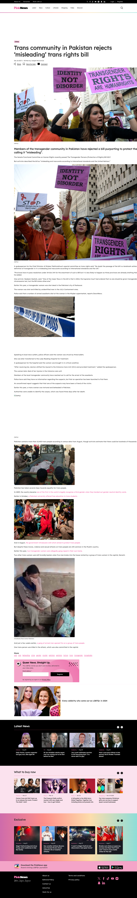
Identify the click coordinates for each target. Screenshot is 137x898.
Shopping (64, 8)
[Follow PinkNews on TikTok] (108, 879)
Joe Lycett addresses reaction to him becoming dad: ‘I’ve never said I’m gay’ (81, 754)
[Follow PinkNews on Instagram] (117, 879)
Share (19, 64)
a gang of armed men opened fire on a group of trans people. (61, 643)
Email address (30, 671)
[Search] (122, 8)
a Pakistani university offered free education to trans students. (53, 496)
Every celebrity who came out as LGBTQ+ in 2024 (84, 701)
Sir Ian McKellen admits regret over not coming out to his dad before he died (54, 754)
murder (45, 655)
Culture (47, 8)
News (40, 8)
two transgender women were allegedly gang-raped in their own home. (54, 551)
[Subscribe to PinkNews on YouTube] (112, 879)
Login (112, 2)
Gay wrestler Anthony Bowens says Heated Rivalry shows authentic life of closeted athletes (54, 848)
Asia (15, 655)
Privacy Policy (46, 679)
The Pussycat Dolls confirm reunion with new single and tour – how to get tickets (53, 800)
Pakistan (52, 655)
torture (65, 655)
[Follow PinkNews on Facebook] (103, 879)
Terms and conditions (76, 876)
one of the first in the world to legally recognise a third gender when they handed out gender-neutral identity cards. (81, 492)
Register (120, 2)
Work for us (46, 892)
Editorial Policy (48, 880)
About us (45, 876)
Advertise (26, 2)
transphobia (88, 655)
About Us (17, 2)
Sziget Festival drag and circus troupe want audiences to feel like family (26, 848)
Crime (17, 42)
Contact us (46, 884)
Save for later (31, 64)
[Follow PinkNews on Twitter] (99, 879)
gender (38, 655)
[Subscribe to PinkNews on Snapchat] (99, 883)
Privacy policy (73, 880)
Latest (34, 8)
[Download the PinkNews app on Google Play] (117, 867)
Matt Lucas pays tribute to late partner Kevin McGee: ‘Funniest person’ (109, 754)
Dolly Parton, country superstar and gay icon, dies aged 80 (26, 753)
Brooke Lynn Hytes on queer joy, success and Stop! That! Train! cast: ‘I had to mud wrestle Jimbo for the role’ (110, 848)
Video (72, 8)
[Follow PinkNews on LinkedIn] (104, 2)
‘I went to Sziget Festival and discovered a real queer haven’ (82, 847)
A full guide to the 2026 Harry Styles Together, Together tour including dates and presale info (82, 800)
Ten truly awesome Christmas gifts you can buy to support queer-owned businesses (109, 800)
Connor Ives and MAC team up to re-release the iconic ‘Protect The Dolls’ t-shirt (26, 800)
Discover (80, 8)
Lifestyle (55, 8)
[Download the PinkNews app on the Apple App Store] (104, 867)
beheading (26, 655)
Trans (71, 655)
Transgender (78, 655)
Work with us (37, 2)
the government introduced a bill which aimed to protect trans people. (53, 543)
